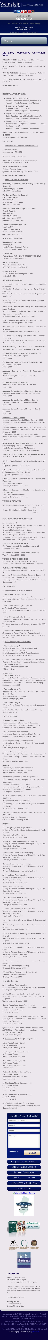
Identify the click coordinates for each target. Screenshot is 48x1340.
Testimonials (12, 1316)
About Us (26, 1314)
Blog (29, 1316)
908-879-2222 (24, 18)
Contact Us (22, 1316)
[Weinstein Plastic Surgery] (24, 1193)
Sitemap (31, 1318)
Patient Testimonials (24, 1178)
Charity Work (24, 1189)
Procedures (34, 1314)
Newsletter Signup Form (24, 1183)
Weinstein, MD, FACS (24, 6)
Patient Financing (24, 1172)
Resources (23, 1318)
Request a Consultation (24, 1162)
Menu (8, 40)
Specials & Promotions (24, 1167)
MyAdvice (35, 1332)
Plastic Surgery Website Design (19, 1332)
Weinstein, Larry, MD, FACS (12, 1314)
